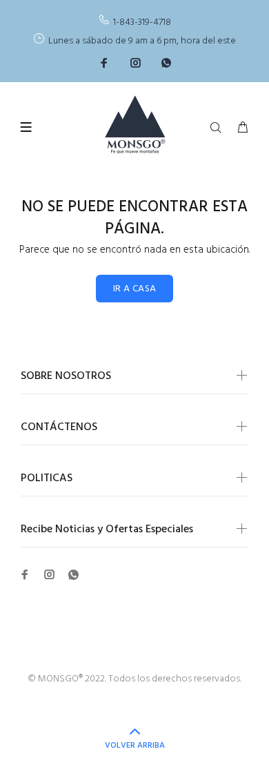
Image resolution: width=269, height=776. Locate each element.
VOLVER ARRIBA (135, 746)
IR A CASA (135, 289)
